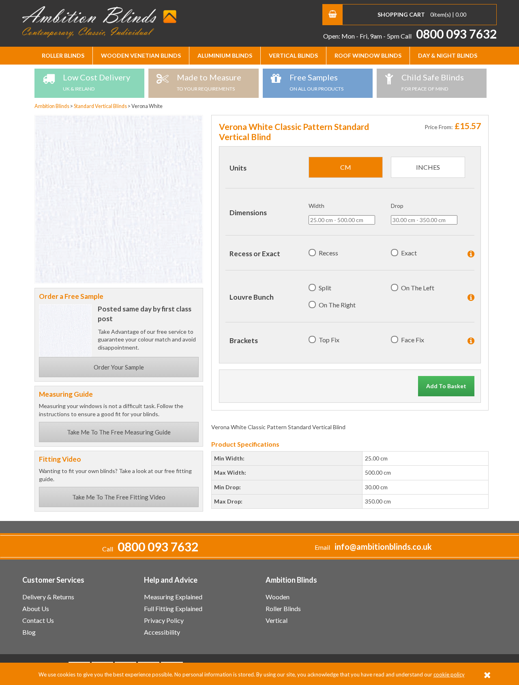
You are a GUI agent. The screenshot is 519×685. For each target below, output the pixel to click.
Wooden (278, 597)
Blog (29, 632)
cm (345, 167)
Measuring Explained (173, 597)
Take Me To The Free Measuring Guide (119, 432)
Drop (397, 205)
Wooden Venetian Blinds (141, 55)
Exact (409, 253)
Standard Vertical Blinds (101, 106)
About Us (35, 608)
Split (325, 288)
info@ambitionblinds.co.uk (383, 546)
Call (449, 36)
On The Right (337, 305)
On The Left (417, 288)
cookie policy (449, 674)
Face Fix (412, 340)
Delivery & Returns (48, 597)
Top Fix (329, 340)
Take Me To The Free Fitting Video (118, 497)
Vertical (276, 620)
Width (316, 205)
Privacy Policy (164, 620)
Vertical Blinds (293, 55)
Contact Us (38, 620)
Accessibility (162, 632)
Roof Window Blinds (368, 55)
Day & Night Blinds (447, 55)
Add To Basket (446, 385)
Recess (328, 253)
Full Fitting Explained (173, 608)
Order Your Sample (119, 367)
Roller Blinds (63, 55)
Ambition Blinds (99, 22)
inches (428, 167)
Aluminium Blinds (224, 55)
